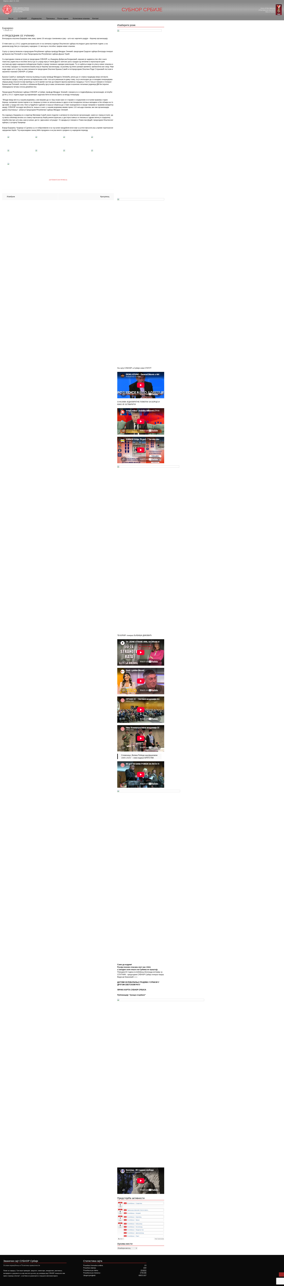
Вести (10, 18)
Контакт (95, 18)
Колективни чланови (81, 18)
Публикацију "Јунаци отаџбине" (131, 995)
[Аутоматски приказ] (58, 180)
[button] (120, 1239)
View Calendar (159, 1239)
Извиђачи (11, 196)
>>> (135, 977)
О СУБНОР (22, 18)
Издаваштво (36, 18)
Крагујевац (104, 196)
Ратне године (62, 18)
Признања (50, 18)
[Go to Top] (281, 1274)
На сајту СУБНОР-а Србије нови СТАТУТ (134, 368)
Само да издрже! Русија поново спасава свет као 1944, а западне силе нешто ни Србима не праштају (137, 967)
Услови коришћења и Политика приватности (21, 1265)
